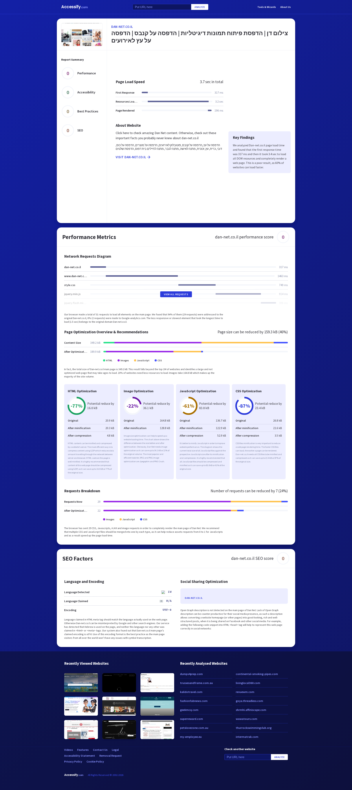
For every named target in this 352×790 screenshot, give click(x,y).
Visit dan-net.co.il (131, 157)
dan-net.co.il (122, 27)
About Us (285, 7)
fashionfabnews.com (194, 701)
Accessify (74, 7)
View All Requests (176, 294)
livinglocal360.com (248, 683)
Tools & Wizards (266, 7)
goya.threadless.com (249, 701)
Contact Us (100, 750)
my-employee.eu (191, 737)
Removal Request (110, 755)
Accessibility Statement (79, 755)
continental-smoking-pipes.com (257, 674)
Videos (68, 750)
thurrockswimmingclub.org (254, 728)
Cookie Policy (95, 761)
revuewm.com (245, 692)
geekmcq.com (189, 710)
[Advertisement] (201, 63)
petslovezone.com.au (194, 728)
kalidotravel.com (191, 692)
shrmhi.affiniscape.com (251, 710)
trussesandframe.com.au (196, 683)
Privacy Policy (73, 761)
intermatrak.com (247, 737)
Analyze (200, 7)
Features (83, 750)
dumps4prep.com (191, 674)
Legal (115, 750)
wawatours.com (246, 719)
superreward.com (191, 719)
